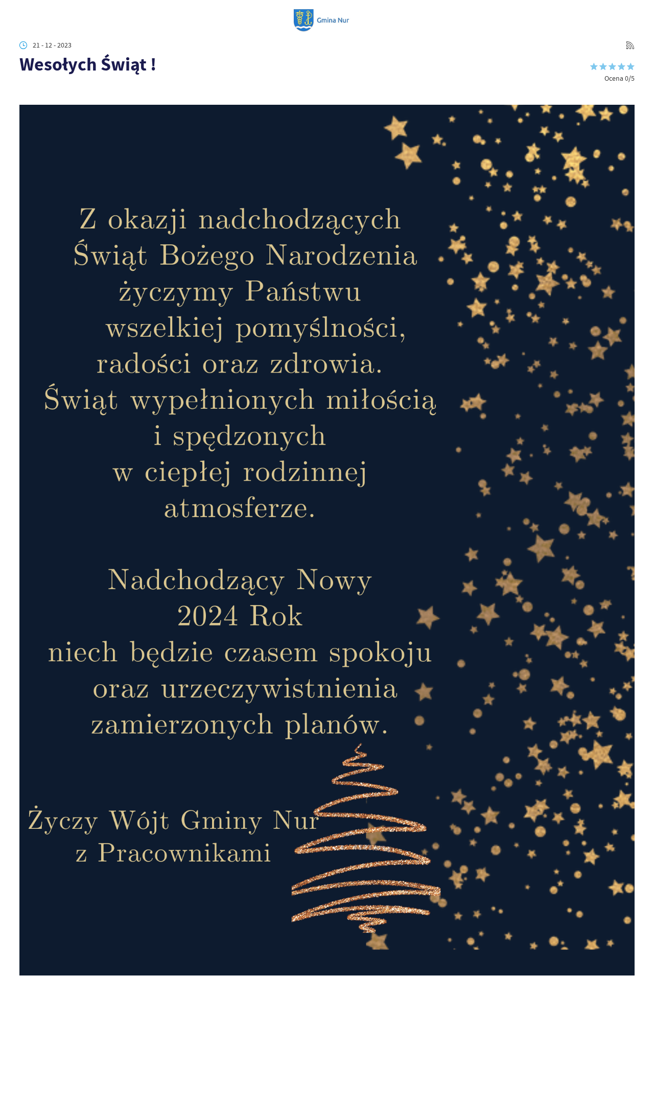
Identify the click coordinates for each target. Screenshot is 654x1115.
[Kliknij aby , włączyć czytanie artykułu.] (26, 91)
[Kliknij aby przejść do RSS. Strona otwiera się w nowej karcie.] (630, 45)
